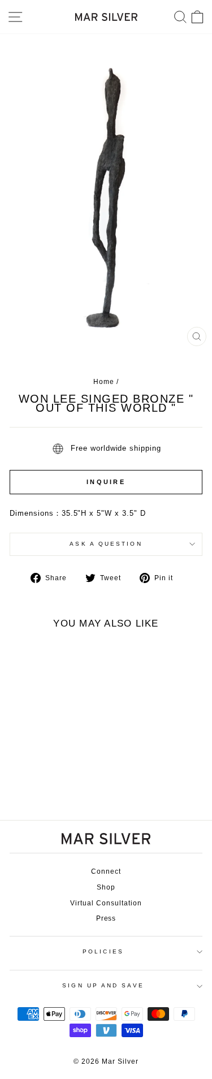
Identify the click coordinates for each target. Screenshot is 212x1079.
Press (106, 918)
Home (103, 382)
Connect (106, 871)
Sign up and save (103, 985)
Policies (103, 951)
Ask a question (106, 544)
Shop (106, 887)
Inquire (106, 481)
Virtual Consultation (105, 903)
